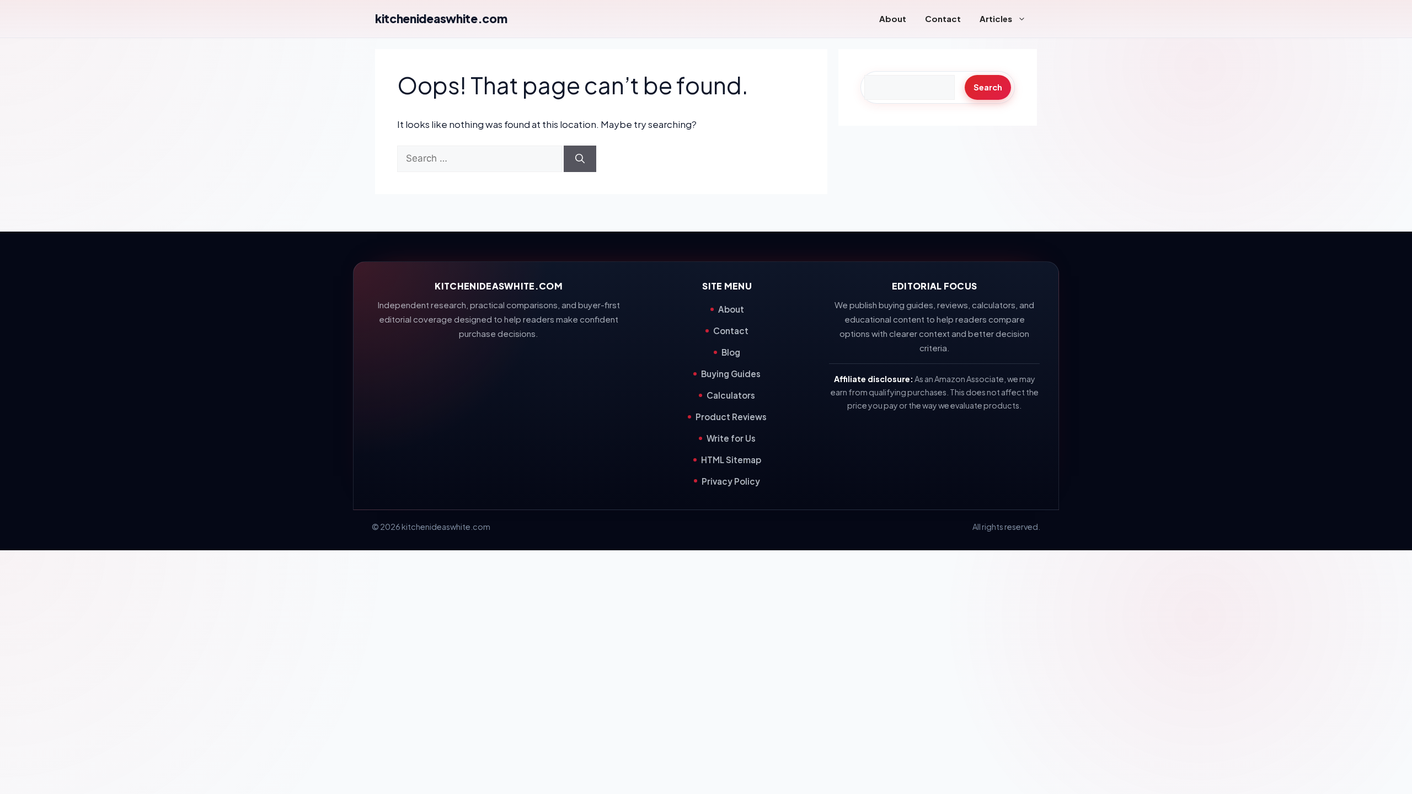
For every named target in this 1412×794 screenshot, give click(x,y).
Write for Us (731, 438)
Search (988, 87)
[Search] (580, 159)
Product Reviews (731, 416)
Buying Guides (731, 373)
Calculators (731, 395)
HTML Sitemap (731, 459)
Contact (943, 18)
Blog (730, 352)
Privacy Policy (731, 481)
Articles (996, 18)
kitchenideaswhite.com (441, 18)
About (892, 18)
